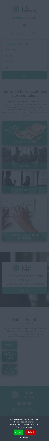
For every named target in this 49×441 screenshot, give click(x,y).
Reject (31, 432)
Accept (18, 432)
